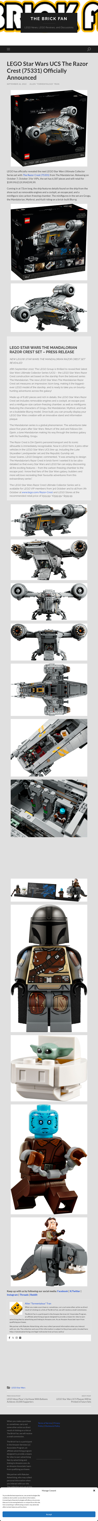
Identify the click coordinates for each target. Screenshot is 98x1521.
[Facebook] (9, 1338)
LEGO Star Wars (18, 1387)
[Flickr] (20, 1338)
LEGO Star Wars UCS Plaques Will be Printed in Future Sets (73, 1399)
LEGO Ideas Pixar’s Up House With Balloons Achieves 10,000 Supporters (27, 1399)
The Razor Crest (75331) (36, 175)
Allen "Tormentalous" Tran (44, 84)
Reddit (33, 1294)
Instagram (12, 1294)
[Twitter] (13, 1338)
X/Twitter (75, 1291)
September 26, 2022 (17, 84)
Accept (49, 1514)
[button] (94, 1490)
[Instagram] (16, 1338)
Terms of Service (45, 1423)
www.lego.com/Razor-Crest (37, 492)
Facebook (62, 1291)
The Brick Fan (49, 18)
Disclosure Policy (52, 1426)
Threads (24, 1294)
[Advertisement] (49, 858)
